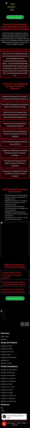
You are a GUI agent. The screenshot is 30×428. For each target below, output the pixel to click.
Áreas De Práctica (9, 342)
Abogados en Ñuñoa (7, 392)
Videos (3, 410)
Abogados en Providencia (8, 395)
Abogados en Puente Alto (8, 375)
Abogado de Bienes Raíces (9, 357)
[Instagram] (27, 324)
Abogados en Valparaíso (8, 398)
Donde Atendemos (9, 366)
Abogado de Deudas (7, 348)
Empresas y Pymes (6, 363)
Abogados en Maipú (6, 384)
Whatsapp (4, 339)
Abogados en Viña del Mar (8, 401)
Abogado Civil (5, 360)
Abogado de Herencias (7, 351)
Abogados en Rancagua (8, 372)
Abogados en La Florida (8, 387)
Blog (2, 408)
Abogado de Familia (6, 346)
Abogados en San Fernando (9, 369)
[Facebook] (22, 324)
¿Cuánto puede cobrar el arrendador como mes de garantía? (12, 275)
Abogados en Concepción (8, 378)
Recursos (5, 404)
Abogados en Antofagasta (8, 381)
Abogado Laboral (6, 354)
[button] (21, 6)
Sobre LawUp (5, 336)
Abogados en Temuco (7, 389)
